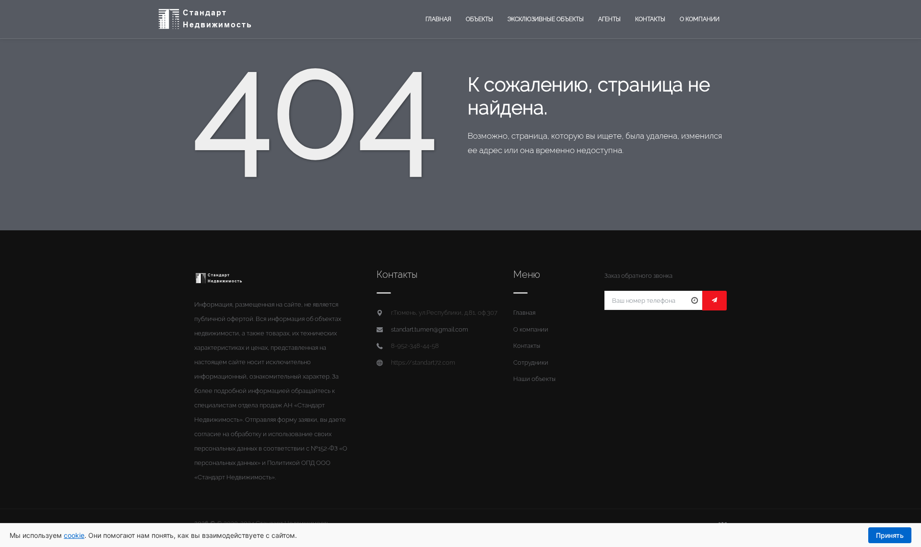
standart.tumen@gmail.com (429, 329)
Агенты (609, 19)
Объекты (479, 19)
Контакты (650, 19)
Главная (438, 19)
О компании (700, 19)
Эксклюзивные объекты (546, 19)
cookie (74, 535)
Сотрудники (530, 362)
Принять (890, 535)
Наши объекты (534, 378)
